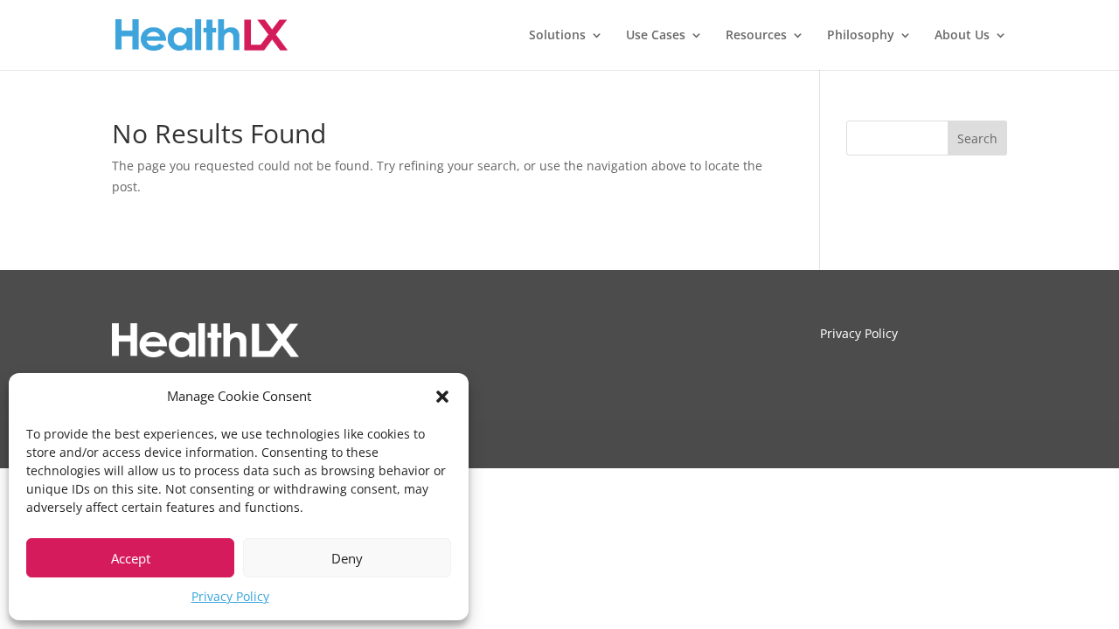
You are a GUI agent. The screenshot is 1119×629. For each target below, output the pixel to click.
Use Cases (655, 36)
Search (977, 138)
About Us (962, 36)
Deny (347, 558)
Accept (130, 558)
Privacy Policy (230, 596)
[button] (442, 396)
